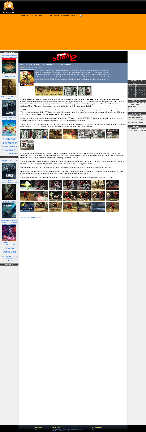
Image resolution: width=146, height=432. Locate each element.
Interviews (48, 15)
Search (74, 15)
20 (139, 92)
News (36, 429)
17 (131, 92)
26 (136, 94)
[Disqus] (73, 249)
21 (142, 92)
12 (136, 91)
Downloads (65, 15)
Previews (39, 15)
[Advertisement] (73, 34)
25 (134, 94)
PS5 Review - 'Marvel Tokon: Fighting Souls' (9, 149)
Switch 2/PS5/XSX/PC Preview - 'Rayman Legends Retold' (9, 257)
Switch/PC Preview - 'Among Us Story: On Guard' (9, 243)
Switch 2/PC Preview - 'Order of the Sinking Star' (9, 247)
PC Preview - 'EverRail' (9, 201)
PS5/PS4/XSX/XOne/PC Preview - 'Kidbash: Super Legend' (9, 252)
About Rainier (137, 113)
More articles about (31, 217)
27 (139, 94)
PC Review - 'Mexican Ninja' (9, 146)
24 (131, 94)
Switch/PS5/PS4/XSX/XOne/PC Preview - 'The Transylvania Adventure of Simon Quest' (9, 222)
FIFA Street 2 (136, 100)
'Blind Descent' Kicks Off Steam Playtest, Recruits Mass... (66, 430)
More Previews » (13, 260)
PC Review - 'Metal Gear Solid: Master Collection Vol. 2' (9, 143)
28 (142, 94)
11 (134, 91)
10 (131, 91)
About (93, 429)
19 (136, 92)
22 (144, 92)
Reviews (30, 15)
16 (128, 92)
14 (142, 91)
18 (134, 92)
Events (56, 15)
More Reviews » (13, 153)
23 (128, 94)
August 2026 (137, 83)
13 (139, 91)
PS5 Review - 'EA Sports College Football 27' (9, 139)
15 (144, 91)
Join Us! (94, 430)
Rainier (23, 67)
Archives (37, 430)
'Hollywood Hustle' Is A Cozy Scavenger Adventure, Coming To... (68, 429)
